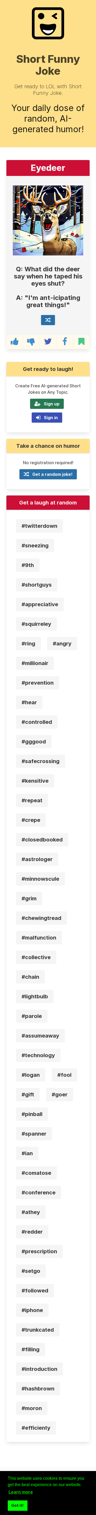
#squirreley (36, 624)
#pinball (32, 1114)
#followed (35, 1290)
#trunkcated (38, 1330)
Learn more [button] (21, 1492)
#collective (36, 957)
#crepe (31, 820)
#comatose (36, 1173)
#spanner (34, 1134)
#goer (59, 1094)
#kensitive (35, 781)
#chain (30, 977)
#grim (29, 898)
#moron (32, 1408)
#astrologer (37, 859)
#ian (27, 1153)
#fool (64, 1075)
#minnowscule (40, 879)
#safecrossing (40, 761)
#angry (62, 643)
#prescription (39, 1251)
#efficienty (36, 1428)
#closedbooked (42, 839)
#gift (28, 1094)
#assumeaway (40, 1036)
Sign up (51, 403)
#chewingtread (41, 918)
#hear (29, 702)
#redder (32, 1232)
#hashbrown (38, 1388)
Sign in (51, 417)
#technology (38, 1055)
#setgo (31, 1271)
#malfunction (39, 937)
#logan (31, 1075)
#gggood (34, 741)
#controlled (37, 722)
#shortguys (37, 585)
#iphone (32, 1310)
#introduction (39, 1369)
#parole (32, 1016)
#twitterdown (39, 526)
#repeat (32, 800)
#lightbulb (35, 996)
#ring (28, 643)
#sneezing (35, 545)
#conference (38, 1192)
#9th (28, 565)
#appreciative (40, 604)
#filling (30, 1349)
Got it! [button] (17, 1505)
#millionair (35, 663)
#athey (31, 1212)
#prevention (38, 683)
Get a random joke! (52, 474)
